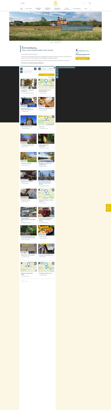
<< (21, 281)
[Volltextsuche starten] (90, 3)
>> (27, 281)
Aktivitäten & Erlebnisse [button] (48, 9)
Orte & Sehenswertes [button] (67, 9)
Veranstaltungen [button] (76, 8)
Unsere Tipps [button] (29, 8)
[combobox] (28, 69)
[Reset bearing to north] (57, 74)
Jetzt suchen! (46, 74)
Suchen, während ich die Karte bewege (67, 67)
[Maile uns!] (83, 58)
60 (26, 281)
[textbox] (27, 71)
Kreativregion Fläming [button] (38, 9)
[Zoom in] (57, 68)
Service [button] (85, 8)
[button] (108, 210)
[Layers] (57, 77)
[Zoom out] (57, 71)
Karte (21, 3)
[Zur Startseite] (22, 9)
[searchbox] (28, 68)
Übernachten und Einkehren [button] (57, 9)
